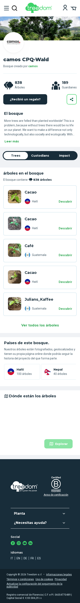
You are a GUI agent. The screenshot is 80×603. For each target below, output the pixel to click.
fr (32, 558)
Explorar (61, 444)
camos (33, 66)
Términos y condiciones (20, 579)
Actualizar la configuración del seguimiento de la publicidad (34, 585)
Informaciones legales (59, 574)
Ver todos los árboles (40, 325)
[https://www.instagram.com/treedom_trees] (19, 543)
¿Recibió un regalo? (25, 99)
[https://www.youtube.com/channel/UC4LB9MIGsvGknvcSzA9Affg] (25, 543)
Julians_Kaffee (39, 299)
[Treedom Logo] (39, 12)
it (12, 558)
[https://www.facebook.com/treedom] (13, 543)
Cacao (31, 192)
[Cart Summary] (73, 8)
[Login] (65, 8)
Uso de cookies (44, 579)
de (25, 558)
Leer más (12, 141)
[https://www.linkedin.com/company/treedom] (30, 543)
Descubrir (65, 201)
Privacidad (61, 579)
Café (29, 246)
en (18, 558)
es (39, 558)
